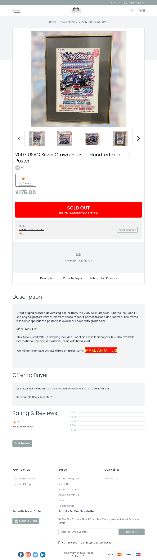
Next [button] (138, 138)
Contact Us (111, 478)
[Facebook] (21, 555)
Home (52, 22)
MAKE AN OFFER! (101, 350)
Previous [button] (19, 138)
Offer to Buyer (72, 278)
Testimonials (66, 505)
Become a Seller (68, 489)
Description (47, 278)
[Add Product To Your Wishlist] (17, 167)
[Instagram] (28, 555)
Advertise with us (68, 494)
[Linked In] (43, 555)
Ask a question (127, 229)
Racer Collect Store (31, 229)
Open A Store (28, 521)
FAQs (61, 500)
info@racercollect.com (100, 542)
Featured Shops (22, 484)
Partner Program (68, 478)
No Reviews (26, 183)
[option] (78, 79)
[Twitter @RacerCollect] (35, 555)
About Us (63, 484)
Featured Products (23, 478)
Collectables (69, 22)
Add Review (22, 443)
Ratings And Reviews (103, 278)
